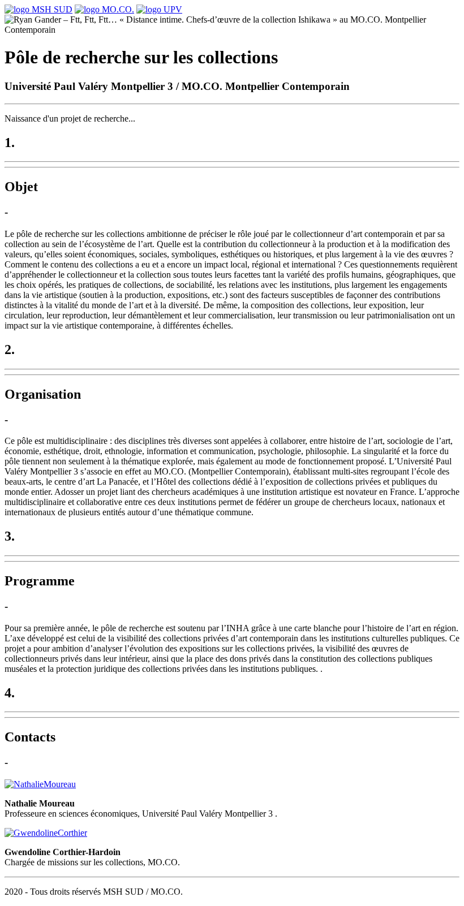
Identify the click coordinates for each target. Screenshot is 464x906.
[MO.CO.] (104, 9)
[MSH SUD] (38, 9)
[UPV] (159, 9)
